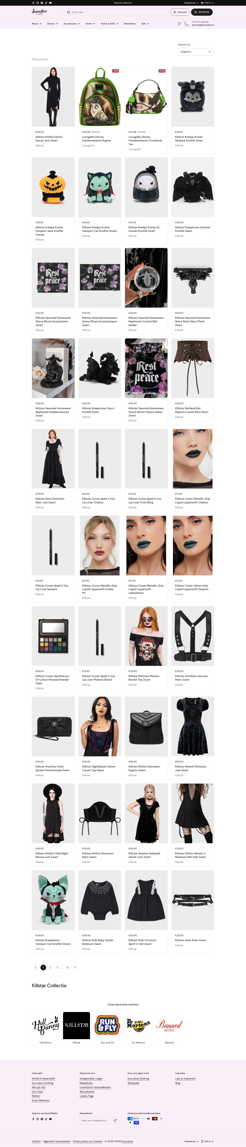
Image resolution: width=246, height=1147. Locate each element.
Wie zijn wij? (39, 1087)
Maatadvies (86, 1083)
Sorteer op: (184, 44)
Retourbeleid (87, 1091)
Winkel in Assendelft (43, 1078)
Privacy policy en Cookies (87, 1141)
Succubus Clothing (42, 1083)
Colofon (36, 1141)
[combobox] (116, 12)
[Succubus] (39, 12)
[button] (202, 12)
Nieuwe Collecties (123, 3)
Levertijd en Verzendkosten (95, 1087)
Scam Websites (41, 1100)
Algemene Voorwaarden (56, 1141)
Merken (36, 1095)
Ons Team (37, 1091)
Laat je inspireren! (185, 1078)
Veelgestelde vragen (91, 1078)
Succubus (127, 1141)
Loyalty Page (87, 1095)
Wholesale (133, 1083)
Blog (177, 1083)
